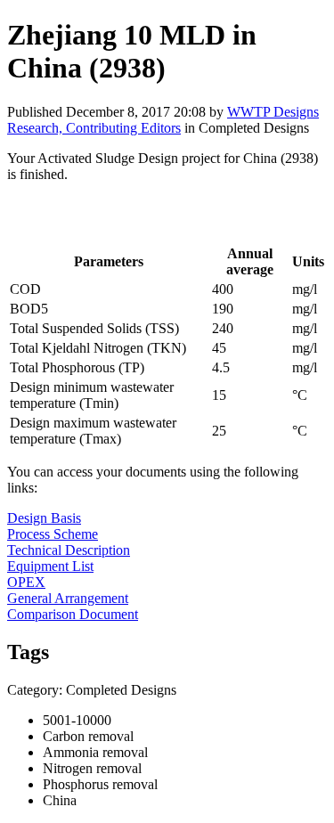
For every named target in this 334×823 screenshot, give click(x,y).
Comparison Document (72, 614)
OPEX (26, 582)
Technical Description (68, 550)
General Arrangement (67, 598)
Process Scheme (52, 534)
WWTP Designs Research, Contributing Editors (163, 119)
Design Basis (44, 518)
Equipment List (50, 566)
